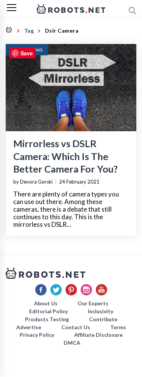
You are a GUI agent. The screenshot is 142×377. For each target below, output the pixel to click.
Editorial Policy (48, 311)
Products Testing (47, 319)
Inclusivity (100, 311)
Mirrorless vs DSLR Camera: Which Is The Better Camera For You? (65, 156)
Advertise (28, 327)
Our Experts (93, 303)
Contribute (103, 319)
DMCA (72, 342)
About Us (46, 303)
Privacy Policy (37, 334)
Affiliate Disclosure (98, 334)
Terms (118, 327)
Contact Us (75, 327)
